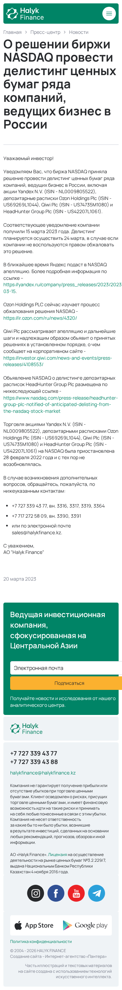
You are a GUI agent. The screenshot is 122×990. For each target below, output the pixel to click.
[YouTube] (76, 893)
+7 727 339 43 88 (34, 762)
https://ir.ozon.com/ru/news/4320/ (40, 318)
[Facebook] (55, 893)
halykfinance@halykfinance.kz (43, 772)
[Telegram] (96, 893)
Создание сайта (26, 956)
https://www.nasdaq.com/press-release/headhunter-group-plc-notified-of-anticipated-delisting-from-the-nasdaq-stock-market (60, 404)
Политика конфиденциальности (41, 941)
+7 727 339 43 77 (33, 753)
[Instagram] (35, 893)
